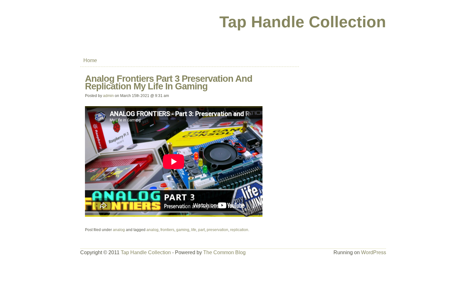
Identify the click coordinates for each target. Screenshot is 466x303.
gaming (182, 230)
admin (108, 95)
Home (90, 60)
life (193, 230)
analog (119, 230)
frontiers (167, 230)
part (201, 230)
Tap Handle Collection (302, 22)
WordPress (373, 252)
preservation (217, 230)
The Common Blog (224, 252)
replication (239, 230)
